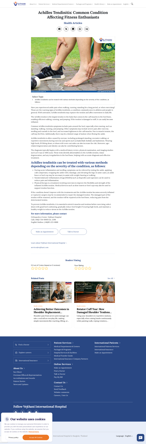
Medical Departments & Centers (67, 346)
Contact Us (58, 386)
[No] (50, 413)
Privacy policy (13, 437)
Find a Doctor (59, 371)
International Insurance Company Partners (71, 359)
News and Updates (20, 384)
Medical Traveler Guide (63, 356)
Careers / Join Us (61, 395)
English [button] (125, 4)
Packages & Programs (62, 349)
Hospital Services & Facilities (65, 353)
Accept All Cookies (35, 437)
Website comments (61, 392)
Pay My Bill (58, 377)
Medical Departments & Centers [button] (62, 4)
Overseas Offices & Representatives (27, 375)
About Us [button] (33, 4)
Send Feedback (60, 389)
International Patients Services (107, 346)
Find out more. (34, 432)
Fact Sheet (17, 372)
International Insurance (104, 349)
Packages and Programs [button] (83, 4)
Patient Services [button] (44, 4)
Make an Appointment (114, 4)
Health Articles (38, 306)
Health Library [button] (99, 4)
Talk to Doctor (73, 232)
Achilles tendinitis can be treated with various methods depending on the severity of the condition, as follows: (72, 101)
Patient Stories (19, 381)
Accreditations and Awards (24, 378)
